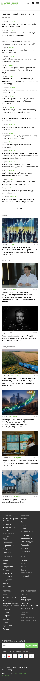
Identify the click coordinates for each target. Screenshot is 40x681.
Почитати (7, 557)
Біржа (23, 614)
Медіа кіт (6, 594)
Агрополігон (7, 524)
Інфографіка (25, 576)
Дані (23, 557)
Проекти (7, 515)
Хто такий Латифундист (26, 598)
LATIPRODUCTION (28, 620)
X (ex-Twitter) (7, 626)
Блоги (14, 244)
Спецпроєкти (14, 375)
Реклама (7, 591)
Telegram (6, 616)
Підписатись (31, 646)
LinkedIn (6, 622)
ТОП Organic (7, 536)
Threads (6, 629)
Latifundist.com (28, 591)
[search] (33, 3)
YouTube (6, 612)
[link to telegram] (4, 656)
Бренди (24, 570)
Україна (24, 518)
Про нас (24, 594)
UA (28, 3)
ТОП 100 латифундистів (8, 532)
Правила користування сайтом (29, 604)
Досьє (23, 563)
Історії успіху (8, 573)
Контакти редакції (28, 609)
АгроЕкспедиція (9, 527)
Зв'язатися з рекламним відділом (10, 602)
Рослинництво (8, 542)
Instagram (6, 619)
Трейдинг (6, 549)
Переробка (25, 545)
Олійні (23, 528)
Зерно (23, 525)
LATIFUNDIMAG (27, 617)
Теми (5, 539)
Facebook (6, 609)
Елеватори (25, 535)
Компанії (24, 567)
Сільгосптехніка (27, 532)
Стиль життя (7, 576)
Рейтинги (6, 570)
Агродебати (7, 580)
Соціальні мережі (11, 606)
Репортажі (7, 586)
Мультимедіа (27, 572)
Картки (5, 583)
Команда (24, 612)
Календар (25, 560)
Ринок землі (7, 552)
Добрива (24, 548)
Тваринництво (8, 545)
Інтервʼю (16, 289)
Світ (22, 522)
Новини (12, 21)
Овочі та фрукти (27, 542)
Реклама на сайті (9, 597)
